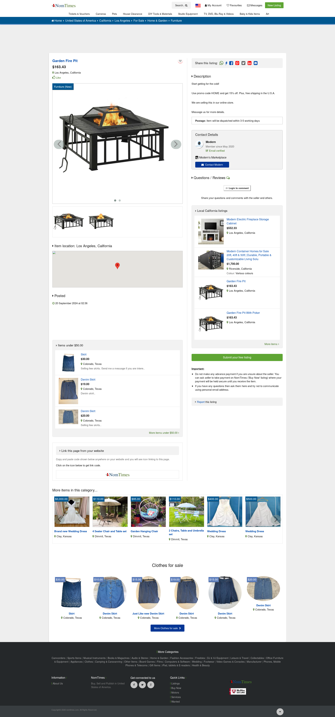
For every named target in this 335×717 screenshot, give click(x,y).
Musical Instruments (94, 658)
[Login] (180, 61)
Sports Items (74, 658)
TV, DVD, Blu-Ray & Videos (219, 14)
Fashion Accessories (181, 658)
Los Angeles (62, 72)
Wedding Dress (216, 531)
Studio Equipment (188, 14)
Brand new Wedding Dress (70, 531)
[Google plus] (150, 684)
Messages (256, 5)
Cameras (101, 14)
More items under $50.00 (163, 432)
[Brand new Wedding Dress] (72, 511)
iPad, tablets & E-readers (176, 665)
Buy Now (176, 688)
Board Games (147, 661)
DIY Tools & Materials (160, 14)
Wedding (197, 661)
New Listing (274, 5)
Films (160, 661)
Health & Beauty (201, 665)
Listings (175, 683)
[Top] (280, 711)
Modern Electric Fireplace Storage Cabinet (248, 221)
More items (271, 344)
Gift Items (155, 665)
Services (176, 697)
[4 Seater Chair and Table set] (110, 511)
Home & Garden (159, 658)
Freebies (200, 658)
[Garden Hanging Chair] (148, 511)
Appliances (76, 661)
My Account (214, 5)
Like (58, 77)
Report (201, 402)
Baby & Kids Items (250, 14)
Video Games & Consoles (230, 661)
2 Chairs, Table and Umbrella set (186, 532)
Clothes (89, 661)
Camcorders (58, 658)
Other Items (130, 661)
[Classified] (68, 362)
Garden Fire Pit (236, 281)
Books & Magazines (118, 658)
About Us (57, 683)
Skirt (83, 354)
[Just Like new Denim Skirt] (148, 592)
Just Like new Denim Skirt (148, 613)
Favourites (235, 5)
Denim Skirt (88, 379)
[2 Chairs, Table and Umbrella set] (186, 511)
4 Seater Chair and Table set (109, 531)
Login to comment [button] (239, 188)
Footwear (209, 661)
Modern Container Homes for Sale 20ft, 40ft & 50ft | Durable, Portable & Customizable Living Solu (249, 255)
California (75, 72)
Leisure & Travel (239, 658)
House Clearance (132, 14)
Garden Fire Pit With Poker (243, 313)
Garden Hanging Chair (144, 531)
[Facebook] (134, 684)
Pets (114, 14)
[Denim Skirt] (109, 592)
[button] (117, 266)
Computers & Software (177, 661)
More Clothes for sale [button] (166, 628)
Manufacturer (254, 661)
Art (267, 14)
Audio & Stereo (140, 658)
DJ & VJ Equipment (217, 658)
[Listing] (211, 231)
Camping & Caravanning (108, 661)
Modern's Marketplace (212, 157)
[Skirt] (71, 592)
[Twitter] (142, 684)
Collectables (257, 658)
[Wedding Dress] (224, 511)
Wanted (175, 701)
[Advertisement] (167, 41)
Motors (175, 692)
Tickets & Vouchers (79, 14)
